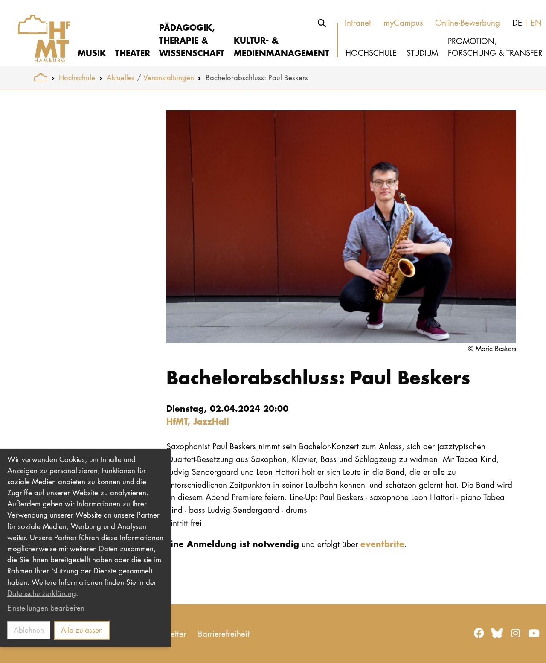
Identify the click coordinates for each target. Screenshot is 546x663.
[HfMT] (38, 33)
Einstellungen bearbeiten (45, 608)
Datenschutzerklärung (41, 593)
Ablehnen (29, 630)
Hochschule (77, 77)
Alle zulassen (82, 630)
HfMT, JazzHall (197, 421)
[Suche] (322, 23)
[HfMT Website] (40, 77)
